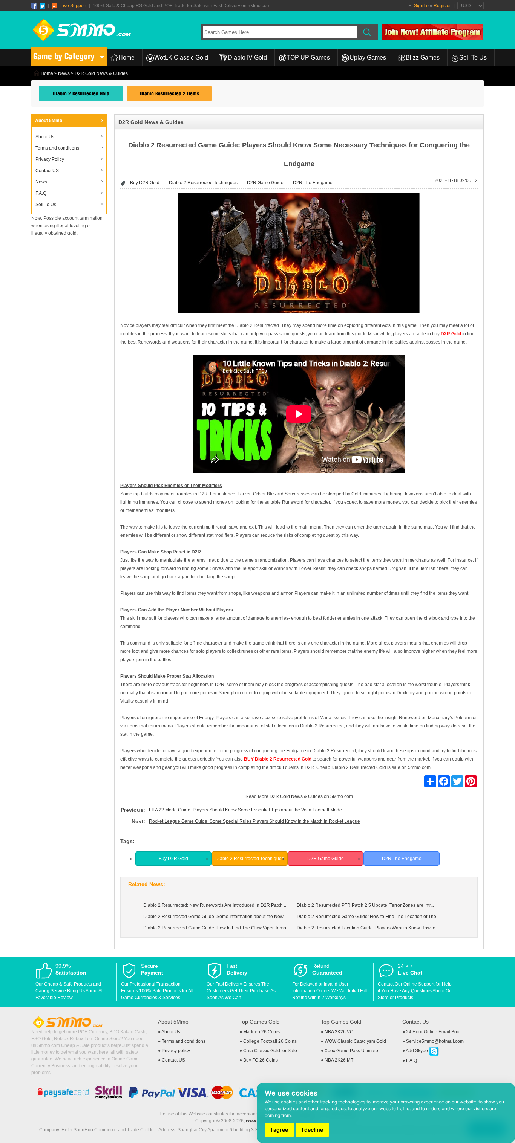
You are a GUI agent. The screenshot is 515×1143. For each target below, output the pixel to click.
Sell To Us (473, 57)
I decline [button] (312, 1129)
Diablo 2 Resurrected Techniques (203, 182)
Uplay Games (367, 57)
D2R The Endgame (313, 182)
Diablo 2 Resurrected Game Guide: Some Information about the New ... (215, 916)
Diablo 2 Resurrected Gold (81, 93)
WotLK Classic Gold (181, 57)
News (64, 73)
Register (442, 5)
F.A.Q (40, 193)
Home (126, 57)
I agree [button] (279, 1129)
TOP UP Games (308, 57)
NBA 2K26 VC (339, 1032)
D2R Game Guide (265, 182)
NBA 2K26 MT (339, 1060)
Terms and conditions (57, 148)
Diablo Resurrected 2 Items (169, 93)
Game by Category (64, 56)
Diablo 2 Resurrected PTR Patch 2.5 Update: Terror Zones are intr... (365, 905)
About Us (44, 136)
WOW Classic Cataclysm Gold (355, 1041)
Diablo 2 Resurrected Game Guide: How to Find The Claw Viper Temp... (216, 928)
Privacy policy (176, 1050)
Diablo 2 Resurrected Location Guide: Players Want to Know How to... (368, 928)
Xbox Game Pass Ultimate (351, 1050)
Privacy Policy (49, 159)
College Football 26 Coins (270, 1041)
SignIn (420, 5)
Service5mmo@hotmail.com (435, 1041)
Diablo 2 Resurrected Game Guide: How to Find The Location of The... (368, 916)
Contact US (47, 170)
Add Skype (417, 1050)
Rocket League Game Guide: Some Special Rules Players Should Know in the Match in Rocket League (254, 821)
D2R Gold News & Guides (296, 796)
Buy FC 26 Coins (260, 1060)
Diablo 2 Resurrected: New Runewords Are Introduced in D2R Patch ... (215, 905)
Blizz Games (423, 57)
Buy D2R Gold (144, 182)
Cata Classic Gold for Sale (270, 1050)
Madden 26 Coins (261, 1032)
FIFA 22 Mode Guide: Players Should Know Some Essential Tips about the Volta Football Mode (245, 810)
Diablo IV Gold (247, 57)
